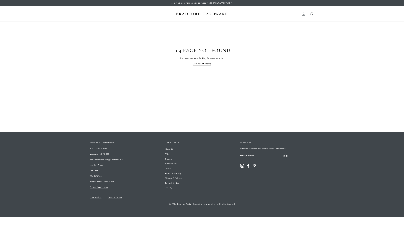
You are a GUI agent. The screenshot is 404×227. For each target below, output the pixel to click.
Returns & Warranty (173, 173)
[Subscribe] (285, 156)
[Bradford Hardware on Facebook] (248, 166)
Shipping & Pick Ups (173, 178)
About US (169, 149)
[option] (202, 3)
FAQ (167, 154)
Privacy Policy (95, 197)
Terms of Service (172, 183)
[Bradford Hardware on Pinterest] (254, 166)
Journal (168, 168)
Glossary (168, 159)
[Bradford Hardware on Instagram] (242, 166)
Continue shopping (202, 63)
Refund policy (170, 187)
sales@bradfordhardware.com (102, 181)
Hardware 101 (171, 163)
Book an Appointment (99, 187)
